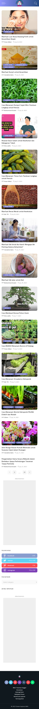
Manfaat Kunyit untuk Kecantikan (15, 72)
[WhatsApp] (32, 682)
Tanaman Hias (9, 100)
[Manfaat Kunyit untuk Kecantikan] (19, 58)
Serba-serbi (8, 31)
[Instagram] (19, 570)
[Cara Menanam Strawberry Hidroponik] (19, 365)
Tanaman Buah (21, 374)
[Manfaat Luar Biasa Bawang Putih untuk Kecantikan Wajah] (19, 22)
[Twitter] (19, 560)
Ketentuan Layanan (19, 696)
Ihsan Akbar (8, 42)
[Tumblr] (24, 682)
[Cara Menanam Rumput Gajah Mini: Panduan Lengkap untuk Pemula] (19, 91)
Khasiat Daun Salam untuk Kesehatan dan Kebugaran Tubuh (18, 141)
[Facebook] (19, 556)
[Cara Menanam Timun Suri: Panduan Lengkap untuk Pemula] (19, 162)
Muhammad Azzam (10, 110)
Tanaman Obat (21, 65)
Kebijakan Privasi (19, 694)
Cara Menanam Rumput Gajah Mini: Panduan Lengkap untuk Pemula (19, 106)
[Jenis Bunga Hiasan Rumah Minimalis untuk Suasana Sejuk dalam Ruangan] (19, 433)
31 (24, 472)
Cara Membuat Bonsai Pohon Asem (15, 313)
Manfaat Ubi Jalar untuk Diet (13, 280)
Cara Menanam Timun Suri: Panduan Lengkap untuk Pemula (19, 177)
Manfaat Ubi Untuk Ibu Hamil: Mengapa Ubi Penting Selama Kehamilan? (18, 245)
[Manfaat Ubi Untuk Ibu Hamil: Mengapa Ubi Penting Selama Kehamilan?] (19, 230)
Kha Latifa (7, 145)
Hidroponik (8, 374)
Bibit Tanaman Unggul (19, 688)
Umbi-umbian (9, 67)
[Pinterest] (19, 565)
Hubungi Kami (19, 692)
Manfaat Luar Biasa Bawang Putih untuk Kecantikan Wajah (17, 37)
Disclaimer (19, 690)
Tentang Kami (19, 699)
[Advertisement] (19, 512)
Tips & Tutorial (23, 100)
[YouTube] (28, 682)
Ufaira (6, 417)
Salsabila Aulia (8, 74)
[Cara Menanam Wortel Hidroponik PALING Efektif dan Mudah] (19, 398)
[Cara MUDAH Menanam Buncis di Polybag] (19, 332)
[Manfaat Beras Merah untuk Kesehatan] (19, 197)
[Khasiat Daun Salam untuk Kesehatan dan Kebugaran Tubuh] (19, 126)
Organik (7, 171)
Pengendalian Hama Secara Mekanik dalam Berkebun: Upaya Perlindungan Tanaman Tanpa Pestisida (18, 461)
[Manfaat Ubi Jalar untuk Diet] (19, 266)
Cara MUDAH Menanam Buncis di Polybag (17, 346)
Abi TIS (6, 214)
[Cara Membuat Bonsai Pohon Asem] (19, 299)
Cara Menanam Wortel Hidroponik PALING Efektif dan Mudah (18, 413)
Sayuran (17, 171)
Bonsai (7, 308)
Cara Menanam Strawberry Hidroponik (16, 379)
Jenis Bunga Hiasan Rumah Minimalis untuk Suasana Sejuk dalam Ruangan (18, 448)
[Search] (35, 3)
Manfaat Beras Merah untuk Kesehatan (17, 211)
